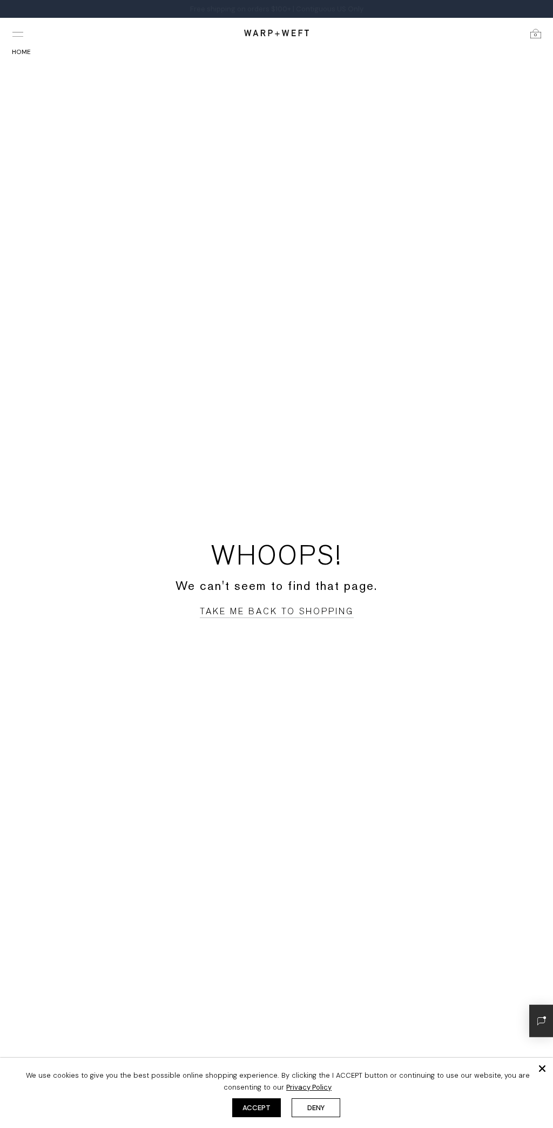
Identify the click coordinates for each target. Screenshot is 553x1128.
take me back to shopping (277, 611)
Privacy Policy (309, 1087)
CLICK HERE (281, 9)
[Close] (542, 1068)
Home (21, 52)
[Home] (276, 33)
